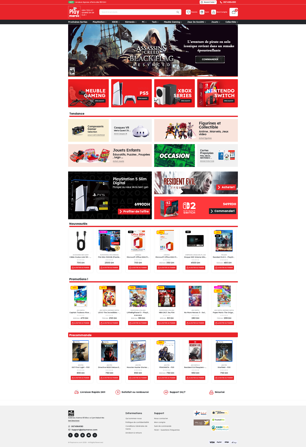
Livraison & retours (134, 433)
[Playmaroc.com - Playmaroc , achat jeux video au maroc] (81, 12)
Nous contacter (161, 418)
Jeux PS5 (80, 365)
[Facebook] (70, 435)
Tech (154, 22)
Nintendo (130, 22)
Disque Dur (196, 255)
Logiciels (138, 255)
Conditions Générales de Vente (136, 427)
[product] (80, 241)
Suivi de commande (162, 426)
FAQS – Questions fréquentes (167, 430)
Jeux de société (195, 22)
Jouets (214, 22)
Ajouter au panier (81, 268)
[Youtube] (88, 435)
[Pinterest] (82, 435)
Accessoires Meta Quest (81, 255)
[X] (76, 435)
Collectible (230, 22)
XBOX (115, 22)
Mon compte (159, 422)
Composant (189, 255)
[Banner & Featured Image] (88, 93)
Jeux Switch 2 (195, 365)
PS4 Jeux (224, 255)
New (103, 235)
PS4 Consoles (114, 255)
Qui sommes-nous (134, 418)
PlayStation (99, 22)
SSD (204, 255)
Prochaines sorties (77, 22)
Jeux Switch (81, 310)
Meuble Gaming (172, 22)
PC (143, 22)
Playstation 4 (104, 255)
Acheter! (228, 187)
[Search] (177, 12)
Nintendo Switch (113, 310)
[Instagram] (95, 435)
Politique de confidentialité (137, 422)
